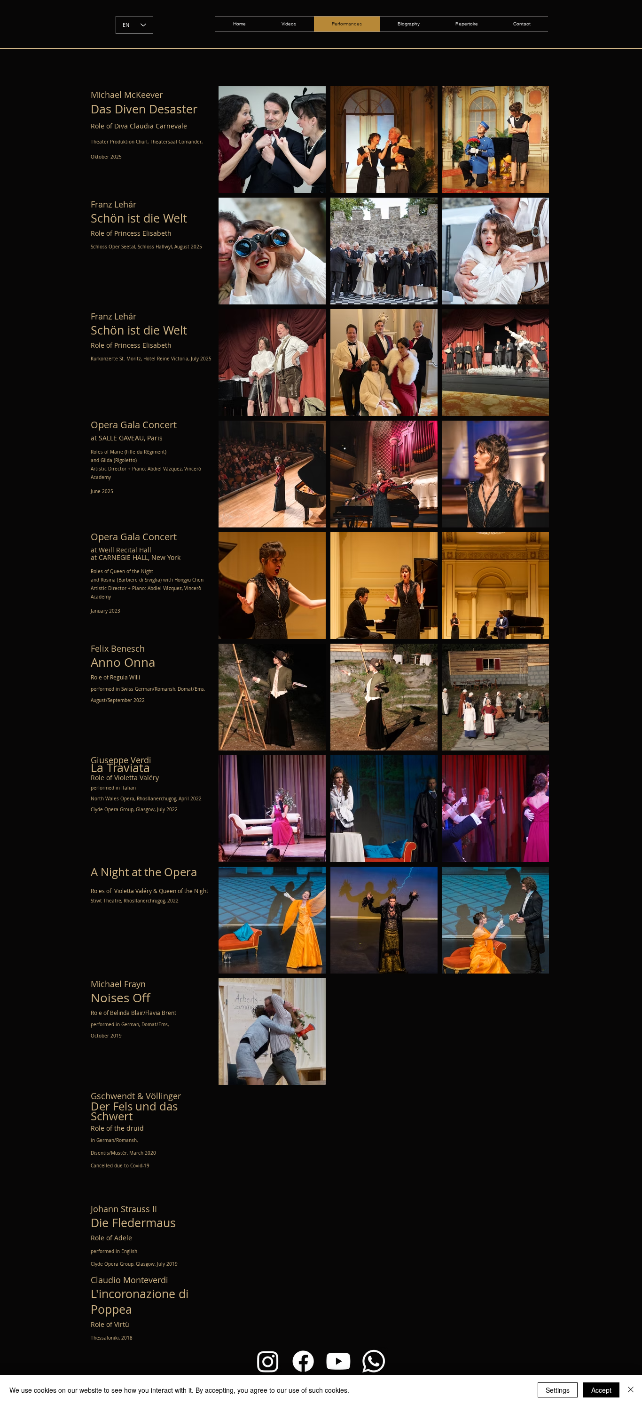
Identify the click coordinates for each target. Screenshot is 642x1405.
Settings (558, 1390)
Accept (601, 1390)
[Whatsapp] (374, 1361)
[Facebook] (303, 1361)
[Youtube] (338, 1361)
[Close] (630, 1389)
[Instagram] (268, 1361)
